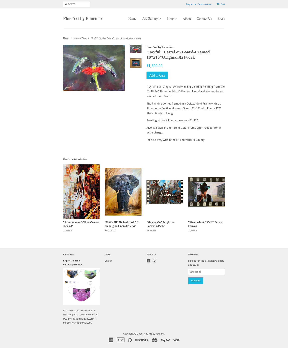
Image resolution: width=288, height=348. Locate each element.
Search (108, 260)
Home (132, 18)
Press (221, 18)
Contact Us (204, 18)
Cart (223, 4)
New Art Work (80, 38)
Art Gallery (150, 18)
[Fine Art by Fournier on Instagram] (154, 261)
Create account (205, 4)
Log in (189, 4)
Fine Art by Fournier (82, 18)
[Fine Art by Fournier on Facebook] (148, 261)
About (187, 18)
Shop (170, 18)
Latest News (68, 254)
